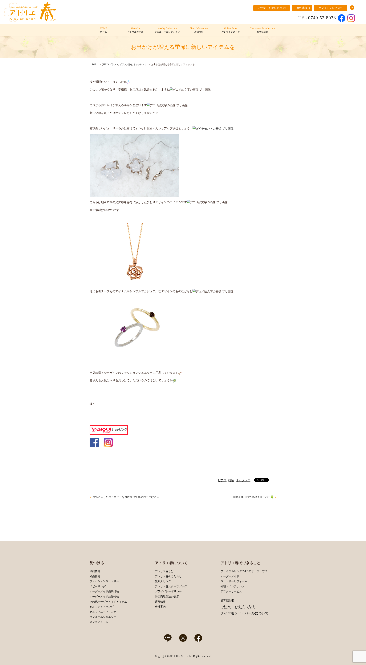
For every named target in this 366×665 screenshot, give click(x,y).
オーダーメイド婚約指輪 (104, 591)
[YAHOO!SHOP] (109, 429)
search (352, 7)
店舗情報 (160, 601)
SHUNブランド (110, 64)
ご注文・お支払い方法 (238, 607)
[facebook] (94, 442)
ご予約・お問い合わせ (271, 7)
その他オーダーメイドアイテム (108, 601)
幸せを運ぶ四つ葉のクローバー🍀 (253, 497)
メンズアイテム (99, 622)
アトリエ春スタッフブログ (171, 586)
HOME (103, 30)
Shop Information (199, 30)
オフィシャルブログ (331, 7)
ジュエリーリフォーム (234, 581)
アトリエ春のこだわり (168, 576)
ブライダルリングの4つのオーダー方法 (244, 571)
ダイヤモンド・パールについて (245, 613)
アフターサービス (231, 591)
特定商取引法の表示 (167, 596)
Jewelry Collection (167, 30)
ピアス (123, 64)
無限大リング (163, 581)
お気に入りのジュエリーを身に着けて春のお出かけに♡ (125, 497)
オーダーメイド (230, 576)
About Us (135, 30)
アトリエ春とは (164, 571)
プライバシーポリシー (168, 591)
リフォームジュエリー (103, 616)
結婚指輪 (95, 576)
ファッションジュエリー (104, 581)
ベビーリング (98, 586)
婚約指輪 (95, 571)
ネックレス (139, 64)
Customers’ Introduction (262, 30)
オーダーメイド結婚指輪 (104, 596)
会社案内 (160, 606)
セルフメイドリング (102, 606)
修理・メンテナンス (233, 586)
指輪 (130, 64)
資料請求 (301, 7)
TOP (94, 64)
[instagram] (108, 442)
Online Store (231, 30)
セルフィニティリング (103, 611)
